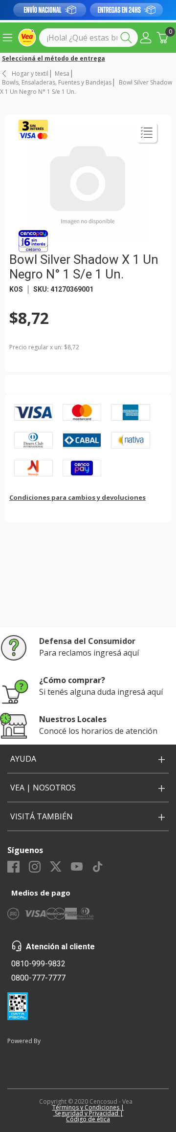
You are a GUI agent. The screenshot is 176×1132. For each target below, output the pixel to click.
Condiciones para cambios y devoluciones (77, 497)
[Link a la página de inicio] (5, 73)
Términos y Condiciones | (88, 1107)
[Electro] (88, 10)
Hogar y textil (30, 73)
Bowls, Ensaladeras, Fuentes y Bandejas (56, 82)
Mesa (62, 73)
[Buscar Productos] (128, 37)
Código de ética (88, 1119)
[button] (146, 37)
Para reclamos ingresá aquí (89, 652)
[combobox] (88, 37)
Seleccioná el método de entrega (53, 58)
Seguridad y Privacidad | (88, 1113)
